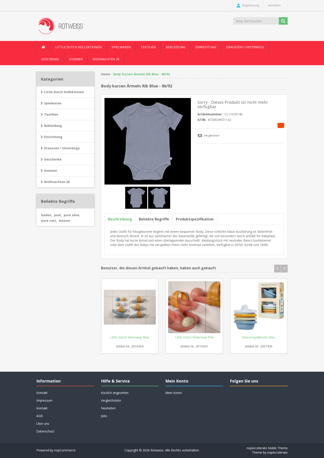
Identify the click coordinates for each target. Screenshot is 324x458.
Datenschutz (45, 431)
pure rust (49, 220)
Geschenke (50, 59)
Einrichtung (53, 137)
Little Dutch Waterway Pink (194, 337)
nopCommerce (65, 450)
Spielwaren (52, 103)
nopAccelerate (277, 452)
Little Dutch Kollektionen (64, 92)
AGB (39, 416)
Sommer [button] (76, 59)
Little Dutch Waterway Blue (129, 337)
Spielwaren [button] (121, 47)
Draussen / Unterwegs (62, 148)
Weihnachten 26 (106, 59)
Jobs (104, 416)
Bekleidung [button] (175, 47)
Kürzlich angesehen (114, 393)
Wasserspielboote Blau (258, 337)
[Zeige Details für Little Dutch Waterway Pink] (194, 307)
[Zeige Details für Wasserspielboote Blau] (259, 307)
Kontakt (42, 408)
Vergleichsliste (111, 400)
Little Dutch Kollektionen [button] (78, 47)
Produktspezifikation (195, 219)
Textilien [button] (148, 47)
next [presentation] (284, 268)
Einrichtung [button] (205, 47)
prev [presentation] (277, 268)
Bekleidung (53, 126)
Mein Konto (173, 393)
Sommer (50, 170)
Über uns (42, 423)
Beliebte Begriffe (154, 219)
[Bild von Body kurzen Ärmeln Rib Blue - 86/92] (136, 197)
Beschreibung (120, 219)
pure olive (72, 215)
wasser (64, 220)
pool (58, 215)
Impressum (44, 400)
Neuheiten (108, 408)
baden (46, 215)
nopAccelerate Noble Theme (267, 448)
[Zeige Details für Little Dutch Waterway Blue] (130, 307)
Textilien (51, 114)
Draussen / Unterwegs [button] (245, 47)
